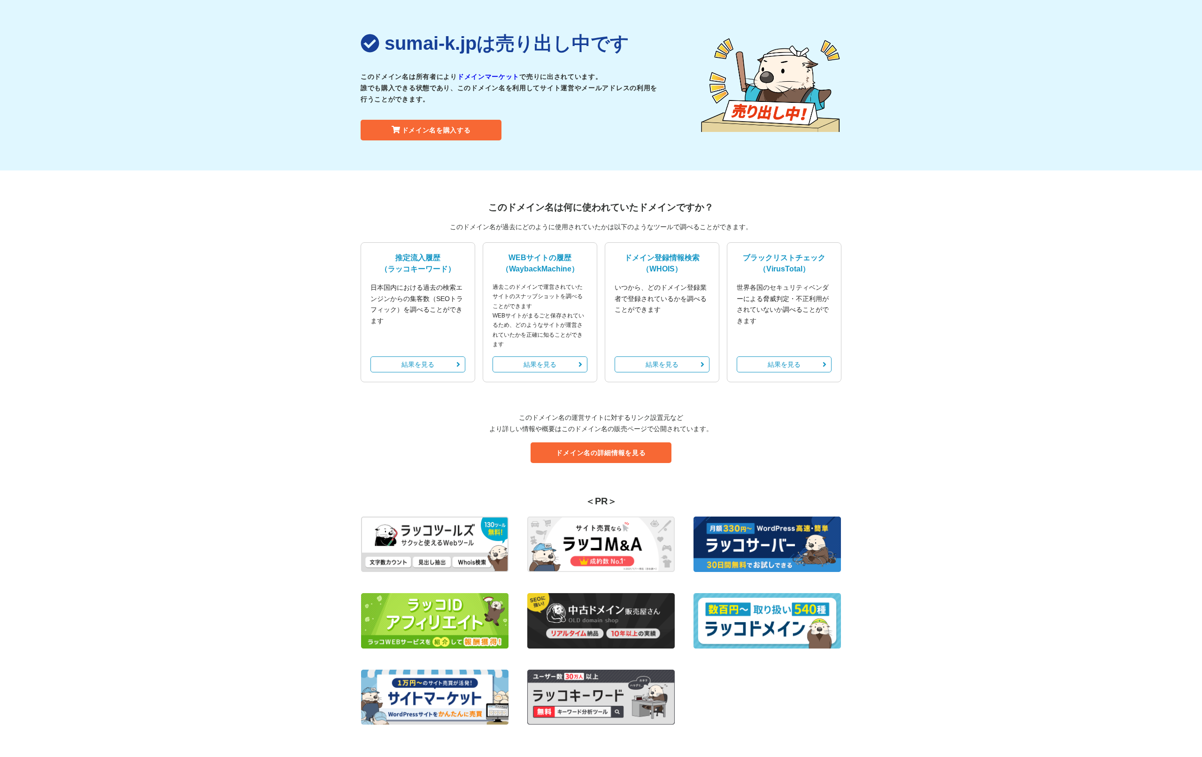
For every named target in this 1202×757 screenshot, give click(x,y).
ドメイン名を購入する (436, 130)
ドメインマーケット (488, 76)
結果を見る (417, 364)
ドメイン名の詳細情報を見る (601, 452)
